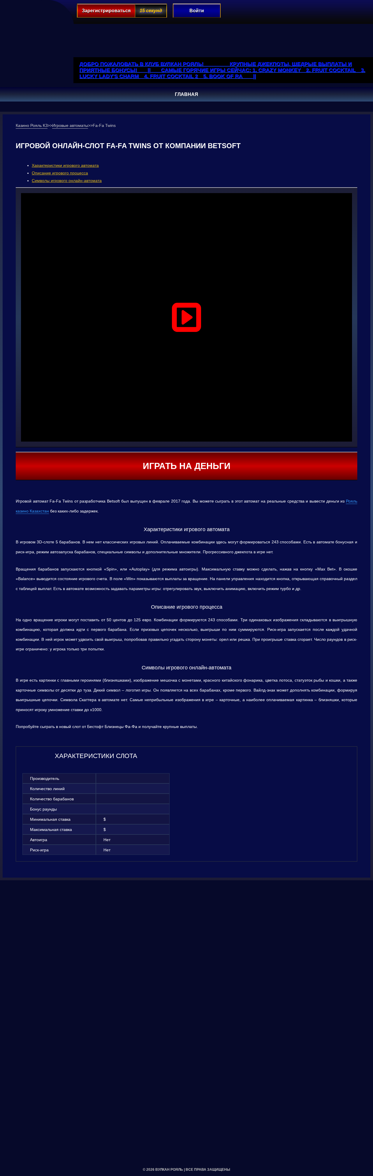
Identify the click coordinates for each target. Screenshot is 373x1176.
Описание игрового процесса (60, 173)
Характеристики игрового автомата (65, 165)
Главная (186, 94)
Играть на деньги (187, 466)
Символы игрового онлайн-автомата (67, 180)
